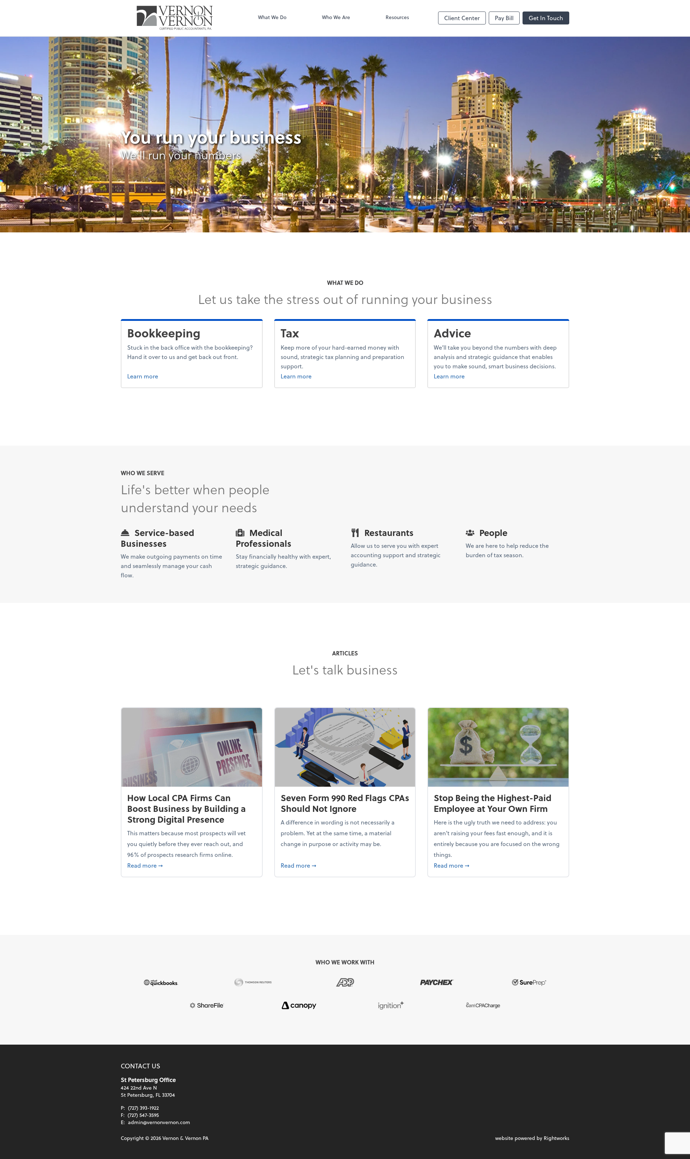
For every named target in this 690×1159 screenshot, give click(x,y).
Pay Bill (504, 18)
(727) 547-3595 (143, 1115)
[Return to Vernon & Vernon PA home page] (175, 18)
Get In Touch (546, 18)
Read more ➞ (191, 865)
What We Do (272, 17)
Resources (397, 17)
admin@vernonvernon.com (159, 1122)
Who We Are (336, 17)
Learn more (169, 376)
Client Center (462, 18)
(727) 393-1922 (143, 1108)
